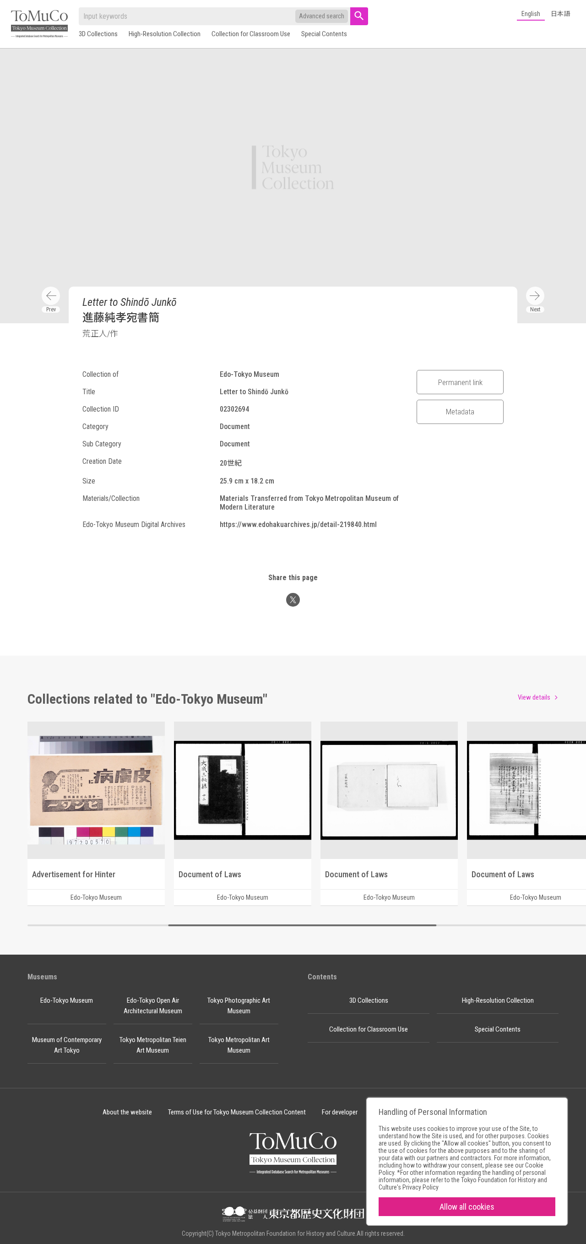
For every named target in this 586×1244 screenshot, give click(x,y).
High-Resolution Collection (165, 34)
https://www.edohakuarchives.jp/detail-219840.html (298, 524)
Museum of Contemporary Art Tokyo (67, 1045)
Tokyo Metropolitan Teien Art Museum (152, 1045)
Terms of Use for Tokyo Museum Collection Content (237, 1112)
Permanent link (460, 382)
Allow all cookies (467, 1206)
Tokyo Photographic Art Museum (238, 1005)
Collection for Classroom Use (251, 34)
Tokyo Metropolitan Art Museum (239, 1045)
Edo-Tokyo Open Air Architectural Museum (153, 1005)
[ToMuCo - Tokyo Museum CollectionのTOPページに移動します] (39, 24)
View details (534, 697)
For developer (340, 1112)
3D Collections (98, 34)
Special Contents (324, 34)
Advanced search (321, 16)
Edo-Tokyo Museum (66, 1000)
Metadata (460, 411)
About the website (127, 1112)
